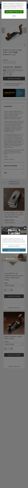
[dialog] (14, 10)
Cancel (14, 15)
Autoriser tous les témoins (14, 250)
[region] (14, 244)
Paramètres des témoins (14, 246)
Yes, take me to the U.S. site (14, 11)
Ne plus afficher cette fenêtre (15, 258)
